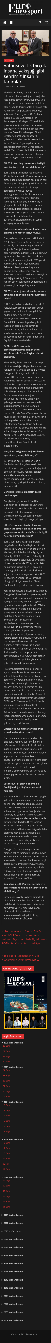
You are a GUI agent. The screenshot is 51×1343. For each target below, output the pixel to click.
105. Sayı (8, 60)
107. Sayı (6, 1169)
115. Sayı (6, 1120)
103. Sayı (6, 1196)
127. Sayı (6, 1051)
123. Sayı (6, 1075)
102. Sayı (6, 1201)
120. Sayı (6, 1091)
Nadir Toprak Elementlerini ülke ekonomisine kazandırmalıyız (20, 958)
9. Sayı (7, 1158)
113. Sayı (6, 1131)
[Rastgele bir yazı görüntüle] (46, 22)
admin (22, 86)
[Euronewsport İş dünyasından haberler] (5, 22)
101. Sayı (6, 1206)
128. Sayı (6, 1045)
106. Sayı (6, 1180)
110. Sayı (6, 1153)
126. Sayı (6, 1056)
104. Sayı (6, 1191)
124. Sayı (6, 1070)
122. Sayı (6, 1080)
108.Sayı (5, 1163)
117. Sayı (6, 1110)
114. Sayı (6, 1126)
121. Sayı (6, 1086)
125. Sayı (6, 1061)
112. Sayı (6, 1142)
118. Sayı (6, 1105)
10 (3, 1158)
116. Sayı (6, 1115)
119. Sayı (6, 1096)
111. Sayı (6, 1148)
